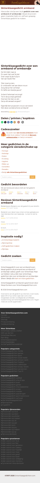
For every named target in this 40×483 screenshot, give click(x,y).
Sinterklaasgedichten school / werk (14, 360)
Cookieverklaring (7, 324)
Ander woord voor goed (10, 454)
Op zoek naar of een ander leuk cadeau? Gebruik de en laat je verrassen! (22, 135)
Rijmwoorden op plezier (10, 416)
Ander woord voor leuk (10, 441)
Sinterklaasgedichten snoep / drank (15, 367)
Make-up (5, 164)
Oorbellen (6, 167)
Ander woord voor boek (10, 457)
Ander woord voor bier (10, 443)
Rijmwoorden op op (8, 432)
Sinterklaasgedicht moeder (11, 391)
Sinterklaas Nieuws (8, 335)
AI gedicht (6, 405)
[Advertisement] (20, 42)
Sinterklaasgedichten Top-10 (12, 371)
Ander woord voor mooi (10, 452)
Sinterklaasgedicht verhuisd (12, 398)
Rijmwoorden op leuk (9, 412)
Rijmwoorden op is (8, 425)
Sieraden (5, 169)
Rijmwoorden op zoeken (10, 418)
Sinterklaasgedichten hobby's (12, 362)
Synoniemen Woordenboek (13, 463)
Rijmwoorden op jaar (9, 423)
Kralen (4, 156)
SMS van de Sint (7, 333)
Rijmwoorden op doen (9, 414)
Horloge (5, 151)
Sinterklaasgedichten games (12, 353)
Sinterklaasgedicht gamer (11, 385)
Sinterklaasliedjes (7, 342)
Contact (4, 315)
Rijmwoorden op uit (8, 421)
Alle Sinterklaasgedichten (12, 400)
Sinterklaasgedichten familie (12, 351)
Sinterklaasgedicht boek (10, 382)
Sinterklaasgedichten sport (11, 355)
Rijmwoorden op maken (10, 430)
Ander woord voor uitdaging (12, 459)
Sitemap (4, 320)
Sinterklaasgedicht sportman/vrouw (15, 396)
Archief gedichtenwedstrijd (11, 344)
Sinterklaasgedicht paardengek (13, 394)
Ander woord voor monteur (12, 461)
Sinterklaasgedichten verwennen (14, 369)
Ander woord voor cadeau (11, 447)
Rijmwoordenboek (9, 434)
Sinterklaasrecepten (9, 340)
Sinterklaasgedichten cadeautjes (14, 364)
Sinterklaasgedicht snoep (11, 389)
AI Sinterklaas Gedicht (10, 240)
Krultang (5, 159)
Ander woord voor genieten (12, 445)
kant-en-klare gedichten (24, 278)
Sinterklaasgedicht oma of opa (13, 380)
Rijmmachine (7, 243)
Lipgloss (5, 161)
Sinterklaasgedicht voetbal (11, 378)
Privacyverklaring (8, 322)
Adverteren (5, 317)
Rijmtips (5, 249)
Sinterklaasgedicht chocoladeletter (15, 387)
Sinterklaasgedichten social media (14, 358)
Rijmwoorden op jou (9, 427)
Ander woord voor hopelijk (11, 450)
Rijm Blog (4, 338)
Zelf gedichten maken (11, 246)
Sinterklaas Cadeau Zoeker (11, 331)
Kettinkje (5, 153)
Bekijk (14, 172)
